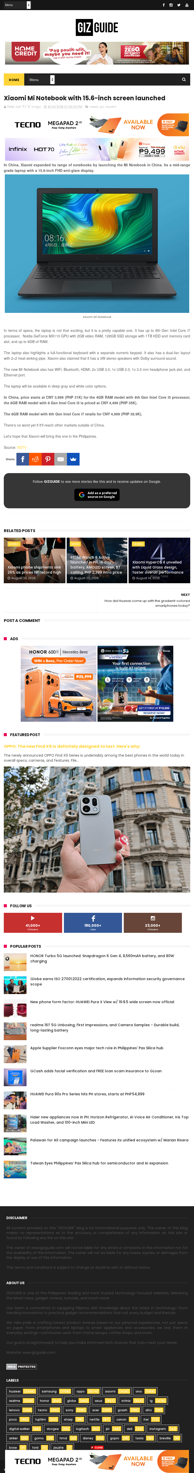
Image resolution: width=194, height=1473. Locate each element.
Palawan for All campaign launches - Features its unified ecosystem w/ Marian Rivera (109, 1140)
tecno (42, 1410)
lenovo (14, 1410)
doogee (53, 1429)
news (94, 107)
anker (13, 1438)
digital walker (19, 1429)
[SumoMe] (73, 459)
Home (14, 80)
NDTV (22, 447)
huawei (14, 1391)
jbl (107, 1429)
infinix (126, 1401)
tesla (139, 1438)
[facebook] (163, 5)
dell (129, 1429)
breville (165, 1438)
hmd (63, 1438)
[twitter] (179, 5)
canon (121, 1419)
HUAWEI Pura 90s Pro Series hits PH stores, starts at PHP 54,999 (87, 1094)
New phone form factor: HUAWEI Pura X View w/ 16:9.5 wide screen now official (102, 1001)
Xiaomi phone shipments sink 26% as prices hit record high (34, 570)
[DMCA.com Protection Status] (21, 1368)
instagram (158, 1429)
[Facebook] (22, 459)
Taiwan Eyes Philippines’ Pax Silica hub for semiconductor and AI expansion (99, 1163)
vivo (139, 1391)
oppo (81, 1391)
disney (88, 1438)
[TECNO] (97, 1461)
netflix (95, 1419)
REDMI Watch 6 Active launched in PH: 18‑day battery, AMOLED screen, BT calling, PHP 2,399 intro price (96, 565)
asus (98, 1401)
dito (149, 1410)
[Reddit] (35, 459)
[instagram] (171, 5)
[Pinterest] (48, 459)
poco (13, 1419)
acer (95, 1410)
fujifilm (40, 1419)
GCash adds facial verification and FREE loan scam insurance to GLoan (96, 1071)
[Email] (60, 459)
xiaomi (111, 107)
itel (146, 1419)
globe (71, 1401)
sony (69, 1410)
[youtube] (187, 5)
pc (102, 107)
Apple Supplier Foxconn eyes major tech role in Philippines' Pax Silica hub (96, 1048)
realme (14, 1401)
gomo (39, 1438)
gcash (122, 1410)
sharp (68, 1419)
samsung (49, 1391)
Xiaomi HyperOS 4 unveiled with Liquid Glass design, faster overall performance (157, 567)
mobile (14, 544)
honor (44, 1401)
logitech (82, 1429)
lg (151, 1401)
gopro (114, 1438)
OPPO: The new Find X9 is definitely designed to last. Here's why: (72, 746)
